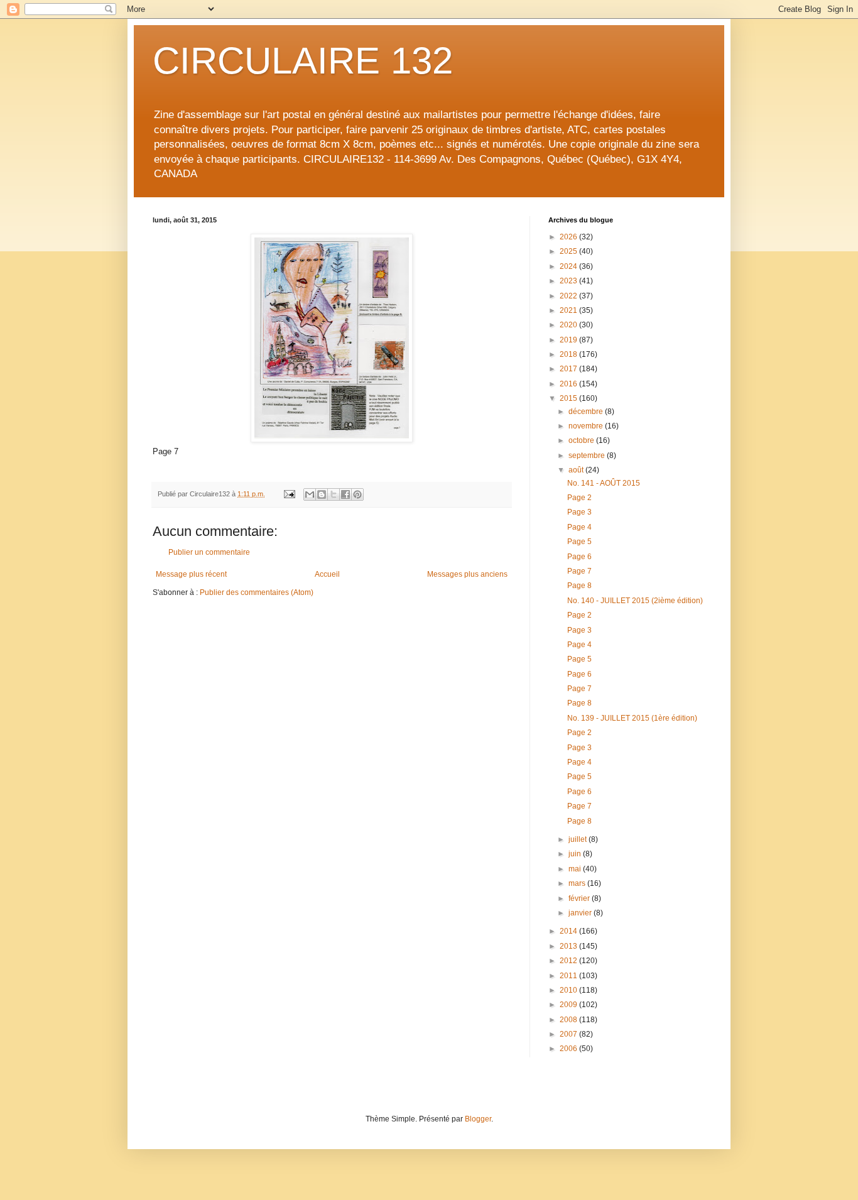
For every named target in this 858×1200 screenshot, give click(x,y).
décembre (586, 411)
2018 (569, 354)
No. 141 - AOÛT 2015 (603, 483)
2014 (569, 931)
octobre (582, 440)
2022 (569, 296)
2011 (569, 975)
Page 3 (579, 512)
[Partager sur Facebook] (345, 494)
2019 (569, 339)
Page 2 (579, 497)
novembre (586, 426)
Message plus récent (191, 574)
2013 (569, 946)
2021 (569, 310)
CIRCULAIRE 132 (303, 61)
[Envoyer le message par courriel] (289, 494)
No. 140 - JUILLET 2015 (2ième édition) (635, 600)
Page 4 (579, 527)
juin (575, 853)
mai (575, 869)
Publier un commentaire (209, 552)
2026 (569, 236)
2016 (569, 383)
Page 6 (579, 556)
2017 (569, 368)
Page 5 (579, 541)
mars (577, 883)
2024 (569, 266)
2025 (569, 251)
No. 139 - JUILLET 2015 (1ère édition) (632, 718)
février (580, 898)
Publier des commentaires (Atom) (256, 592)
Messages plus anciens (467, 574)
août (576, 470)
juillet (578, 839)
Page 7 (579, 571)
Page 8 (579, 585)
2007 (569, 1034)
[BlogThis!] (321, 494)
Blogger (478, 1119)
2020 (569, 324)
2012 (569, 960)
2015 (569, 398)
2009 (569, 1004)
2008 (569, 1019)
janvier (581, 912)
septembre (587, 455)
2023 (569, 280)
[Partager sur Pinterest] (357, 494)
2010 (569, 990)
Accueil (327, 574)
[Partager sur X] (333, 494)
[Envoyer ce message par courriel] (309, 494)
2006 (569, 1048)
